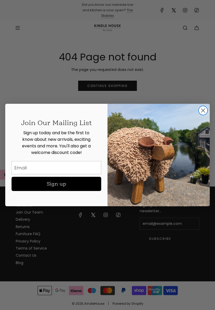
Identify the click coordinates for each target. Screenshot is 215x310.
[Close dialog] (203, 110)
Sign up (56, 184)
